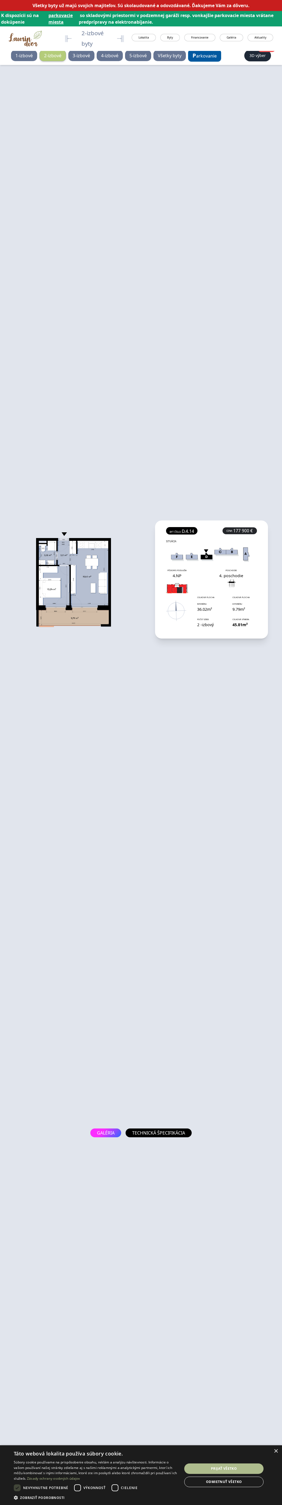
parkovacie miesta (60, 18)
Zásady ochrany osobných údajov (53, 1478)
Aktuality (260, 37)
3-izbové (81, 56)
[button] (95, 1497)
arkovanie (204, 55)
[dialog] (141, 1475)
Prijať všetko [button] (224, 1468)
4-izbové (109, 56)
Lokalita (144, 37)
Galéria (231, 37)
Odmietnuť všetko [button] (224, 1481)
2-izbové (52, 56)
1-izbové (24, 56)
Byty (170, 37)
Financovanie (199, 37)
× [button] (276, 1451)
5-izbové (138, 56)
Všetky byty (169, 56)
